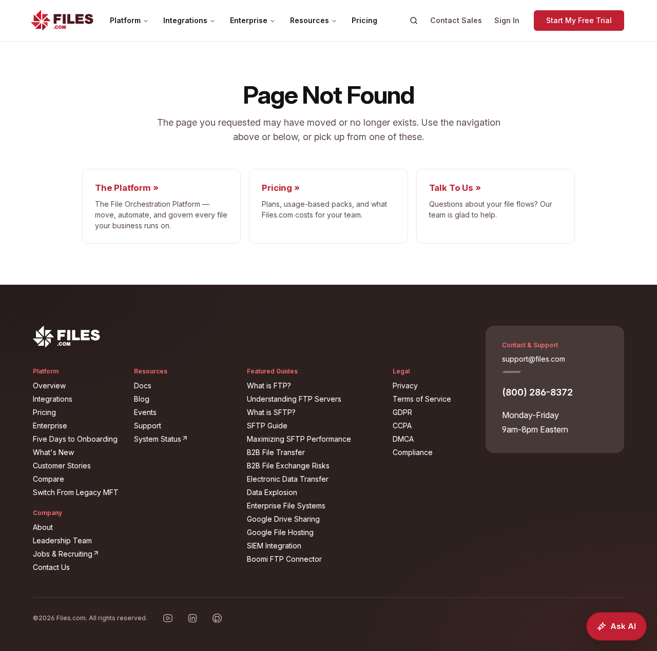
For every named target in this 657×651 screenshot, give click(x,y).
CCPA (402, 425)
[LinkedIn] (192, 618)
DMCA (403, 439)
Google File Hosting (280, 532)
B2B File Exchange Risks (288, 465)
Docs (142, 385)
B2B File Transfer (276, 452)
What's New (53, 452)
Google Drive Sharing (283, 519)
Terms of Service (422, 398)
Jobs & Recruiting (77, 553)
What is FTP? (269, 385)
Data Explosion (272, 492)
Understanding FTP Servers (294, 398)
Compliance (413, 452)
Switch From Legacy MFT (76, 492)
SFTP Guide (267, 425)
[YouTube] (168, 618)
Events (145, 412)
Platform (125, 20)
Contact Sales (456, 20)
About (43, 527)
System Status (184, 438)
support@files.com (533, 358)
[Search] (413, 20)
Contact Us (51, 567)
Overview (49, 385)
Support (147, 425)
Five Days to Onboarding (75, 439)
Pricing (364, 20)
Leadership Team (62, 540)
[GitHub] (217, 618)
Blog (141, 398)
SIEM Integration (274, 545)
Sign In (506, 20)
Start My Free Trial (579, 20)
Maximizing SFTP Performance (299, 439)
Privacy (405, 385)
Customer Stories (62, 465)
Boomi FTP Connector (284, 559)
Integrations (185, 20)
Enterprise (248, 20)
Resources (309, 20)
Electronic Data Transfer (287, 479)
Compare (48, 479)
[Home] (62, 20)
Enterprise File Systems (286, 505)
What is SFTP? (271, 412)
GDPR (402, 412)
